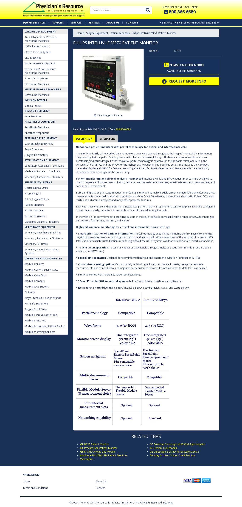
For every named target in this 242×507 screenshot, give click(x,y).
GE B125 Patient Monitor (94, 444)
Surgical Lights (33, 193)
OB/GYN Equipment (37, 111)
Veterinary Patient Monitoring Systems (41, 251)
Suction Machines (35, 210)
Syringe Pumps (33, 105)
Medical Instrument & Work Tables (44, 326)
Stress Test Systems (36, 78)
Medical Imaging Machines (43, 89)
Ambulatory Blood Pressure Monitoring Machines (40, 38)
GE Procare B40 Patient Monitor (98, 448)
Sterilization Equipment (42, 160)
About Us (112, 22)
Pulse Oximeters (34, 149)
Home (80, 33)
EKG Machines (33, 57)
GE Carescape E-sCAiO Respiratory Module (174, 451)
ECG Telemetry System (38, 52)
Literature (107, 138)
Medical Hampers (35, 281)
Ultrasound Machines (37, 84)
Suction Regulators (35, 216)
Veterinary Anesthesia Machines (43, 232)
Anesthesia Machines (37, 127)
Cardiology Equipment (40, 31)
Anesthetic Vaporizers (37, 132)
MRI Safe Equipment (36, 303)
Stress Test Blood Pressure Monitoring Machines (40, 70)
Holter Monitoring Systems (40, 63)
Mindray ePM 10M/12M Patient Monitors (103, 455)
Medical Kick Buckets (37, 286)
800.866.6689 (123, 129)
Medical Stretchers (35, 320)
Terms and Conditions (35, 488)
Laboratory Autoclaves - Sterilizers (44, 165)
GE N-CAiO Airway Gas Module (98, 451)
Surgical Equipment (38, 182)
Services (76, 22)
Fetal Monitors (33, 116)
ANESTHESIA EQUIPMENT (40, 121)
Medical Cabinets (34, 264)
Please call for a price (186, 65)
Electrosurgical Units (36, 187)
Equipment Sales (34, 22)
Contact (132, 22)
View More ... (87, 459)
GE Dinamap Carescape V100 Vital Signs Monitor (178, 444)
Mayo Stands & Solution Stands (43, 298)
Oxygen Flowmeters (36, 155)
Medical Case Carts (36, 275)
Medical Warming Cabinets (40, 331)
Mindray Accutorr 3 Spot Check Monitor (172, 455)
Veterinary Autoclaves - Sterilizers (44, 177)
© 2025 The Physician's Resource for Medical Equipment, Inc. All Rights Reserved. (115, 502)
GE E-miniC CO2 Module (164, 448)
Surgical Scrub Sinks (36, 309)
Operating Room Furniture (43, 258)
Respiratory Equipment (41, 138)
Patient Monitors (34, 204)
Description (84, 138)
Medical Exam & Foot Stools (41, 314)
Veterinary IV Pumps (36, 243)
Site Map (168, 502)
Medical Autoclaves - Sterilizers (42, 171)
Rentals (94, 22)
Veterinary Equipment (40, 227)
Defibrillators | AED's (37, 46)
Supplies (58, 22)
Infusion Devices (36, 100)
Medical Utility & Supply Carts (41, 269)
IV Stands (30, 292)
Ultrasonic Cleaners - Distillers (42, 221)
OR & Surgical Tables (37, 199)
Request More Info (187, 81)
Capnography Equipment (39, 143)
